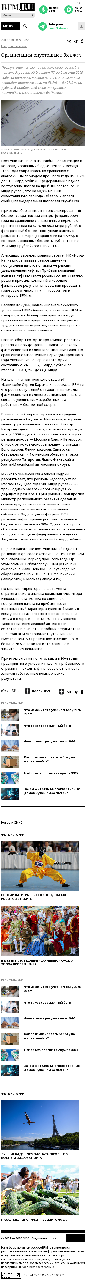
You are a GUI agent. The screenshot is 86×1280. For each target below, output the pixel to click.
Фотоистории (12, 835)
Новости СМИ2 (11, 822)
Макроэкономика (14, 46)
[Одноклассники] (82, 41)
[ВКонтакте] (69, 41)
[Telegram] (75, 41)
